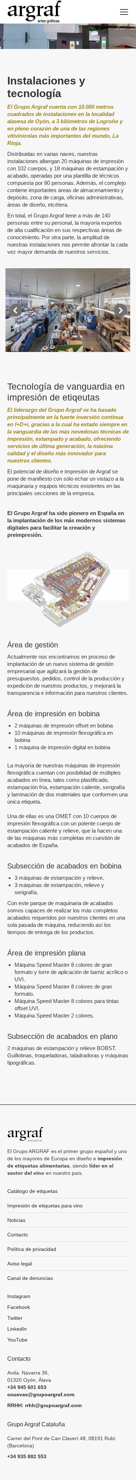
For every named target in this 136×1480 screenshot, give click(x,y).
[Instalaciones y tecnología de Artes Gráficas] (67, 310)
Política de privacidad (31, 1249)
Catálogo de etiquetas (32, 1191)
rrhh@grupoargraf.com (53, 1405)
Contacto (17, 1235)
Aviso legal (19, 1264)
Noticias (16, 1220)
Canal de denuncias (30, 1278)
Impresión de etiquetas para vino (45, 1206)
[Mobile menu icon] (124, 12)
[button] (15, 310)
